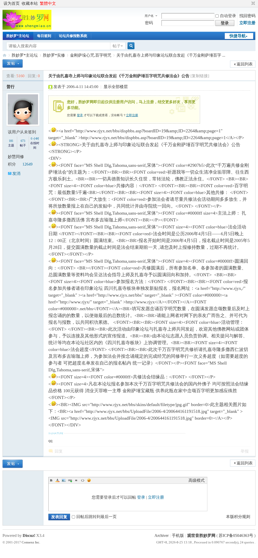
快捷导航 (238, 36)
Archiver (161, 535)
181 (11, 141)
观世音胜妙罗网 (5, 55)
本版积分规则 (238, 516)
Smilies (88, 480)
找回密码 (247, 16)
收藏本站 (30, 3)
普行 (11, 87)
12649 (27, 164)
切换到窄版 (252, 3)
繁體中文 (48, 3)
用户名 (149, 16)
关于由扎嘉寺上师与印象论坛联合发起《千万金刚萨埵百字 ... (170, 55)
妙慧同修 (16, 156)
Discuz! (29, 535)
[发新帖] (13, 63)
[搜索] (130, 46)
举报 (245, 451)
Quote (76, 480)
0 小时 (35, 138)
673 (23, 141)
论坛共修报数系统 (73, 36)
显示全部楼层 (116, 87)
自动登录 (228, 16)
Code (82, 480)
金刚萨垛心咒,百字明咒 (90, 55)
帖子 (117, 46)
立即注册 (247, 23)
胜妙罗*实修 (54, 55)
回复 (59, 451)
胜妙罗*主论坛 (17, 36)
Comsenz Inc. (31, 542)
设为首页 (12, 3)
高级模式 (196, 480)
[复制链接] (199, 76)
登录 (80, 115)
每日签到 (44, 36)
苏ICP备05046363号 (236, 535)
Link (70, 480)
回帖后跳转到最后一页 (96, 516)
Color (57, 480)
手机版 (178, 535)
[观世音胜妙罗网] (27, 28)
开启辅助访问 (248, 3)
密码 (149, 23)
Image (63, 480)
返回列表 (245, 64)
